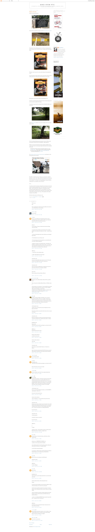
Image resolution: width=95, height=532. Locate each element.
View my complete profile (58, 57)
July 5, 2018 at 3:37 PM (36, 438)
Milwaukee (33, 122)
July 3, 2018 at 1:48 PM (36, 313)
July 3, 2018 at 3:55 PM (36, 352)
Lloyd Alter (33, 355)
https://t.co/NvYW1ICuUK (45, 150)
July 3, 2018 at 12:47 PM (37, 275)
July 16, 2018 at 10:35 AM (37, 520)
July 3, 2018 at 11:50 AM (37, 262)
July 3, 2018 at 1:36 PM (36, 303)
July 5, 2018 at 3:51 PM (36, 453)
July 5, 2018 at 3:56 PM (36, 460)
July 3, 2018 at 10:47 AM (37, 248)
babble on (33, 211)
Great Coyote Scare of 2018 (47, 30)
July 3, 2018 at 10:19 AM (37, 222)
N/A (32, 217)
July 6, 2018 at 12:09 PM (37, 471)
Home (41, 524)
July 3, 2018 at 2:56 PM (36, 326)
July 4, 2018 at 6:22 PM (36, 411)
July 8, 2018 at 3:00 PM (36, 500)
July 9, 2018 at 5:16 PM (36, 514)
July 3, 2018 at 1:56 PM (36, 320)
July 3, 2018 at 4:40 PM (36, 368)
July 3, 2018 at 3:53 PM (36, 337)
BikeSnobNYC (61, 47)
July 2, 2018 (41, 151)
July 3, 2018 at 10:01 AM (37, 209)
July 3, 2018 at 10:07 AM (37, 214)
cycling (33, 197)
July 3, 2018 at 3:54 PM (36, 342)
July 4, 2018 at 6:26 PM (36, 421)
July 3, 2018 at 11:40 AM (37, 255)
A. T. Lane (33, 509)
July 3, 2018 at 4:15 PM (36, 358)
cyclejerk (33, 370)
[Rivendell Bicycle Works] (58, 97)
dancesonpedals (34, 278)
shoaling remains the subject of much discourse (38, 154)
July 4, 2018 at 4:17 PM (36, 399)
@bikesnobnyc (33, 149)
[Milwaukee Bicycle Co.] (58, 122)
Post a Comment (31, 522)
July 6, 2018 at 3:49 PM (36, 478)
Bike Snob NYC (47, 5)
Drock (33, 434)
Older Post (50, 524)
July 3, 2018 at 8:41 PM (36, 385)
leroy (32, 455)
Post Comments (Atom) (36, 526)
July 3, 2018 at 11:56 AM (37, 269)
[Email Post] (43, 196)
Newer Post (31, 524)
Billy (32, 296)
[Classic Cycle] (58, 134)
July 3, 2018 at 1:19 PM (36, 293)
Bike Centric (34, 517)
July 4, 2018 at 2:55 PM (36, 394)
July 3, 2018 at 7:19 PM (36, 373)
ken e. (33, 376)
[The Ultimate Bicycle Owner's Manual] (58, 28)
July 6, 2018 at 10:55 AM (37, 466)
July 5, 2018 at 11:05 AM (37, 432)
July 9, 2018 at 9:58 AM (36, 507)
